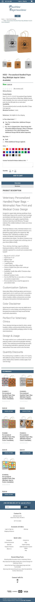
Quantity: (5, 170)
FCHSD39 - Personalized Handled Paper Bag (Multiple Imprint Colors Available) (26, 395)
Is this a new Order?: (9, 119)
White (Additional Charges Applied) (15, 142)
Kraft (6, 139)
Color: (5, 146)
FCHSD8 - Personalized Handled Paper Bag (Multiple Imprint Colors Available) (8, 436)
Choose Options (9, 411)
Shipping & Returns (9, 531)
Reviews (17, 186)
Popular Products (9, 546)
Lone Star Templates (26, 600)
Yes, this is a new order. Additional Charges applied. (18, 123)
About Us (9, 548)
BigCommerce (11, 600)
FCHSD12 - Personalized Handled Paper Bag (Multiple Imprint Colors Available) (26, 436)
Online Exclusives (9, 542)
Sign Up (25, 1)
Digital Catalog (26, 544)
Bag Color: (6, 136)
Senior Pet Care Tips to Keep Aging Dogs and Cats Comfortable (17, 566)
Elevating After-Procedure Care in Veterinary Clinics (17, 559)
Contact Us (26, 540)
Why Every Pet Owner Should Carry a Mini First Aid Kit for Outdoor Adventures (17, 570)
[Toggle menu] (2, 2)
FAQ (26, 550)
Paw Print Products (11, 19)
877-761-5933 (8, 1)
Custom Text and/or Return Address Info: (15, 160)
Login (19, 1)
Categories (9, 540)
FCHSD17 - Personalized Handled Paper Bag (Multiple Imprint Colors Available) (8, 395)
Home (2, 19)
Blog (26, 542)
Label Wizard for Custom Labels (26, 547)
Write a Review (7, 91)
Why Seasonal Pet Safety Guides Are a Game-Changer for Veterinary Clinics (17, 562)
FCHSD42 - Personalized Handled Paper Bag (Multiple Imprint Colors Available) (8, 478)
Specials (9, 544)
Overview (17, 183)
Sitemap (26, 529)
